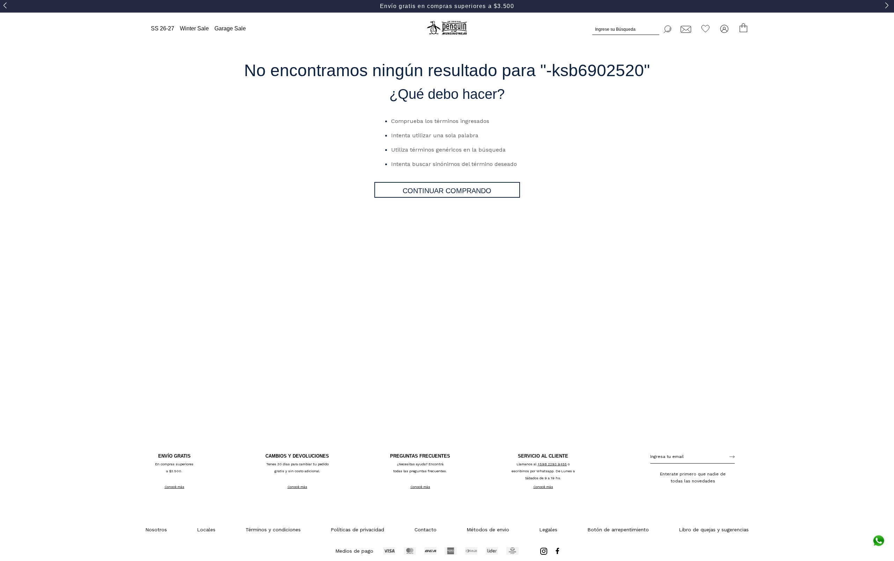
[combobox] (632, 28)
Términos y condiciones (273, 529)
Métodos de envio (488, 529)
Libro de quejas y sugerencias (714, 529)
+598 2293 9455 (552, 464)
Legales (548, 529)
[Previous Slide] (6, 5)
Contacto (426, 529)
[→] (732, 457)
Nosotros (156, 529)
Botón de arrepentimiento (618, 529)
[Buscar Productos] (668, 28)
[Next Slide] (888, 5)
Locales (206, 529)
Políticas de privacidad (357, 529)
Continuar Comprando (447, 191)
